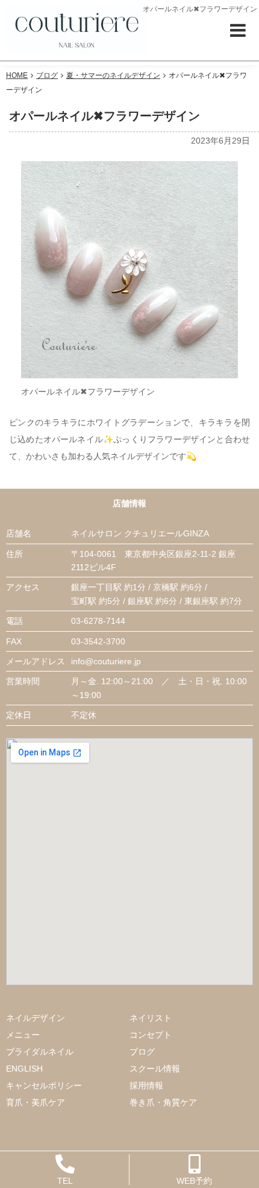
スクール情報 (155, 1068)
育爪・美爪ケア (35, 1102)
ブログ (142, 1051)
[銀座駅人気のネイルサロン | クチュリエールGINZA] (77, 29)
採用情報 (146, 1085)
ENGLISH (24, 1068)
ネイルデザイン (35, 1018)
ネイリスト (151, 1018)
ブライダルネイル (39, 1051)
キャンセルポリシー (44, 1085)
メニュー (23, 1035)
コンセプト (151, 1035)
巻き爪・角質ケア (163, 1102)
